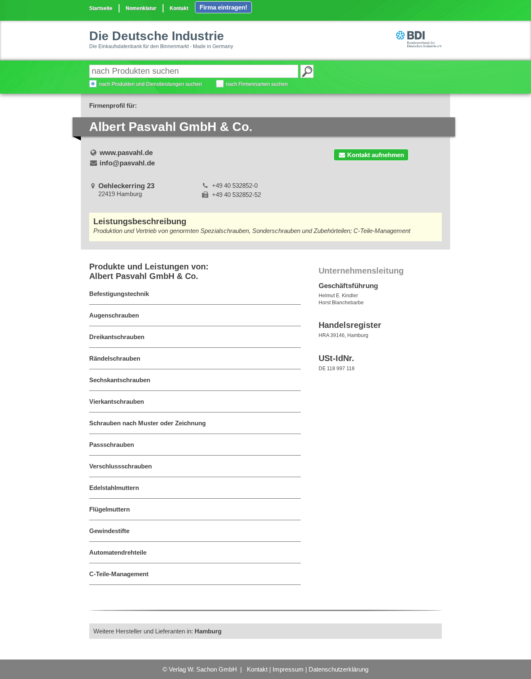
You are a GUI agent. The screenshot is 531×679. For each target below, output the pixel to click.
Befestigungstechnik (119, 293)
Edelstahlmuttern (114, 487)
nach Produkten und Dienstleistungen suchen (150, 84)
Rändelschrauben (114, 358)
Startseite (100, 8)
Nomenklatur (141, 8)
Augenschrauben (114, 315)
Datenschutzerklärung (338, 669)
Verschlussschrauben (120, 466)
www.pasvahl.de (126, 153)
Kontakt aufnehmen (375, 154)
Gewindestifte (109, 530)
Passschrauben (111, 444)
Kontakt (179, 8)
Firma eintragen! (223, 7)
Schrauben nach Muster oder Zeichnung (147, 423)
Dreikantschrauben (116, 336)
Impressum (288, 669)
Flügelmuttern (109, 509)
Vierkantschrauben (116, 401)
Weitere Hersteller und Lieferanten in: (157, 631)
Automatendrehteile (117, 552)
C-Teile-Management (119, 573)
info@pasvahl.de (127, 163)
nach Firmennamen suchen (257, 84)
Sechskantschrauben (119, 379)
